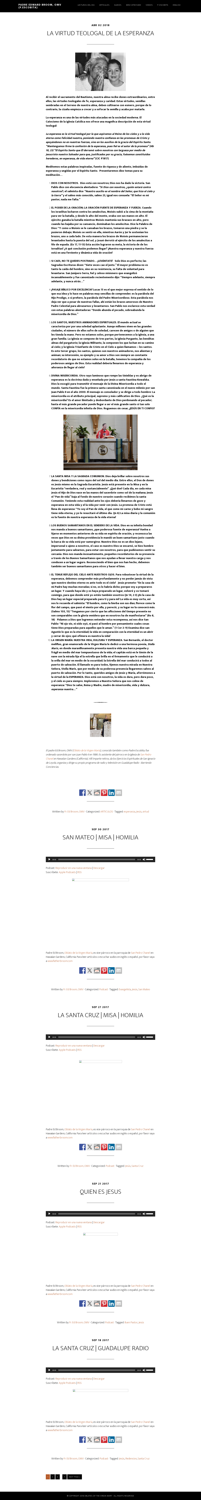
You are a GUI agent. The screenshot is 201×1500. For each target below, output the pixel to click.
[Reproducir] (49, 859)
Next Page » (74, 1476)
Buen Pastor (131, 1322)
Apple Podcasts (67, 872)
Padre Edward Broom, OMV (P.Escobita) (39, 6)
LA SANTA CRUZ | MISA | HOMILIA (100, 1015)
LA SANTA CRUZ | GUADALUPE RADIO (100, 1348)
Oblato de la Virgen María (86, 750)
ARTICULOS (106, 811)
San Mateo (144, 989)
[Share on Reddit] (97, 792)
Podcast (103, 989)
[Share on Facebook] (82, 792)
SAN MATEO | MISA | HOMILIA (100, 837)
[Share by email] (118, 792)
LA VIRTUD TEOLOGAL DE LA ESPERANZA (100, 33)
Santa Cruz (137, 1166)
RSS (79, 872)
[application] (100, 859)
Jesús (139, 811)
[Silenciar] (144, 859)
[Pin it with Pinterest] (104, 792)
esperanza (129, 811)
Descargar (99, 868)
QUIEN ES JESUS (100, 1191)
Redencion (131, 1458)
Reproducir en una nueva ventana (73, 868)
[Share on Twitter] (89, 792)
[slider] (150, 859)
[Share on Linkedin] (111, 792)
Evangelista (125, 989)
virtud (146, 811)
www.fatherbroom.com (60, 961)
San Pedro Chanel (140, 953)
